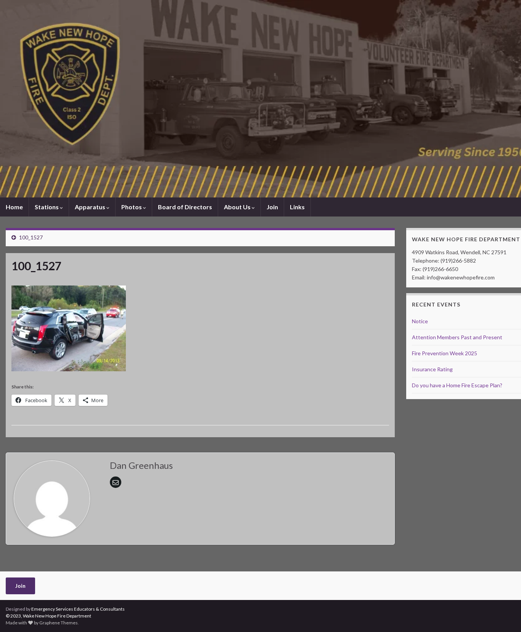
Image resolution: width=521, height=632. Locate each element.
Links (297, 206)
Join (272, 206)
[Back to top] (503, 614)
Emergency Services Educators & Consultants (78, 609)
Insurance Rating (432, 369)
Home (14, 206)
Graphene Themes (58, 623)
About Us (238, 206)
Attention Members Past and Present (457, 337)
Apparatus (90, 206)
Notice (420, 321)
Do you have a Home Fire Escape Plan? (457, 385)
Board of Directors (185, 206)
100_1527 (31, 237)
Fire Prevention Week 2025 (444, 353)
